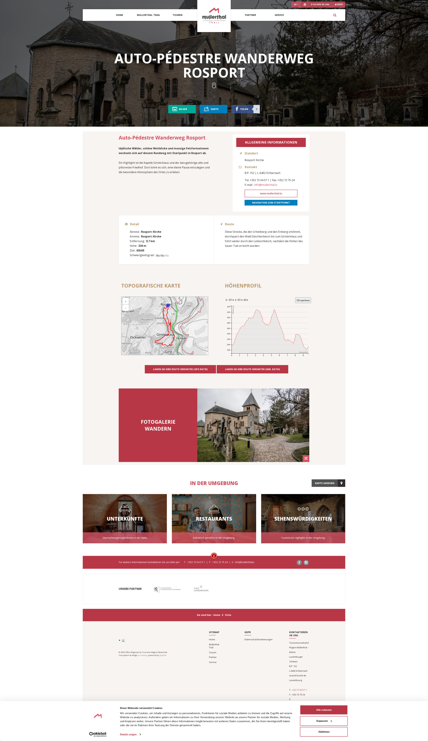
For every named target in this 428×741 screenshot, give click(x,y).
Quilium (163, 655)
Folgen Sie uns (320, 4)
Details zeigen (128, 734)
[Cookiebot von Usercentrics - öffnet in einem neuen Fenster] (98, 734)
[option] (253, 425)
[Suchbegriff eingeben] (335, 15)
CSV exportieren (303, 300)
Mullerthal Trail (148, 15)
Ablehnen (324, 731)
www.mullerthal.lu (271, 193)
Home (119, 15)
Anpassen (322, 720)
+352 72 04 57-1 (299, 689)
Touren (177, 15)
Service (279, 15)
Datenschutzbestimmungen (258, 639)
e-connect (142, 655)
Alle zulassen (324, 709)
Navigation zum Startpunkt (271, 202)
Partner (250, 15)
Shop (340, 4)
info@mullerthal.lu (265, 185)
